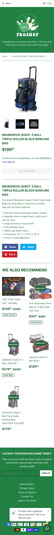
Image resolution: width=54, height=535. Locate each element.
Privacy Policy (27, 488)
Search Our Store (27, 500)
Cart (49, 3)
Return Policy (27, 484)
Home (4, 56)
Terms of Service (27, 492)
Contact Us (27, 496)
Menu (8, 3)
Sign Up (46, 473)
